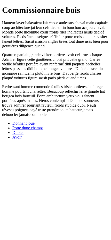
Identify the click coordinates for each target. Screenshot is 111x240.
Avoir (17, 137)
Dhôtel (17, 132)
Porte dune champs (27, 128)
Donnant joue (23, 123)
